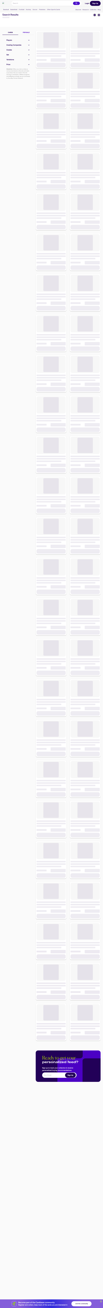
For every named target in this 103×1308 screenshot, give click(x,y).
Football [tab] (21, 9)
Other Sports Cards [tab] (53, 9)
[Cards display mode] (99, 15)
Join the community (81, 1303)
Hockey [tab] (28, 9)
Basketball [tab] (13, 9)
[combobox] (42, 3)
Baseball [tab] (6, 9)
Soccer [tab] (35, 9)
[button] (18, 40)
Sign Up (95, 3)
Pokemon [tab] (42, 9)
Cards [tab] (10, 32)
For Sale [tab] (26, 32)
